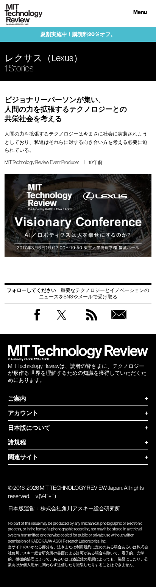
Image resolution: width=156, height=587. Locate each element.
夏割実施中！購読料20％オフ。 (78, 34)
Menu (140, 12)
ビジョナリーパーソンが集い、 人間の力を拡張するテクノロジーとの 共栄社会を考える (66, 109)
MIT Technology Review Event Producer (42, 162)
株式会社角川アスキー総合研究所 (80, 508)
